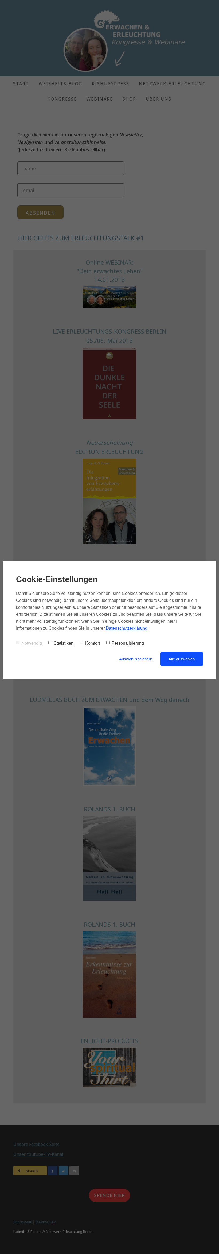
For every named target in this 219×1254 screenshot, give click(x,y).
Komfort (92, 643)
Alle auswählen (182, 659)
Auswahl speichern (135, 659)
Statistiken (63, 643)
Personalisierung (128, 643)
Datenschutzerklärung (126, 628)
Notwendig (31, 643)
